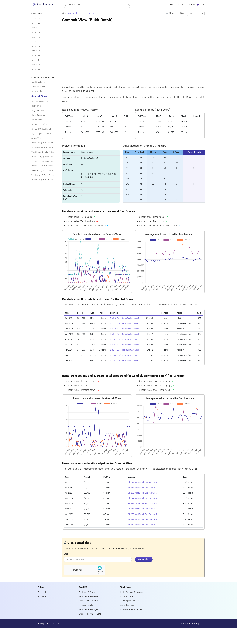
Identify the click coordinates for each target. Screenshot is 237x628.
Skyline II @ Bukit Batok (41, 129)
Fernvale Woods (86, 605)
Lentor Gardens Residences (131, 592)
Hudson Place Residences (131, 609)
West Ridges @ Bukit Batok (42, 161)
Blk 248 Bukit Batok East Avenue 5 (124, 318)
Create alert (143, 559)
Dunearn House (126, 596)
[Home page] (63, 13)
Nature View (36, 120)
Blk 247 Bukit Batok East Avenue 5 (124, 350)
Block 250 (35, 55)
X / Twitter (42, 596)
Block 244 (35, 28)
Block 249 (35, 51)
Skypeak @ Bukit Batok (41, 133)
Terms (48, 623)
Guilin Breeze (36, 106)
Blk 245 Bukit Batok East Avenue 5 (124, 360)
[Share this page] (170, 13)
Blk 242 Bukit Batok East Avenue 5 (124, 339)
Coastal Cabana (127, 605)
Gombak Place (37, 91)
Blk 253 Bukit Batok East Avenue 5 (124, 345)
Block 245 (35, 32)
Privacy (41, 623)
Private (181, 4)
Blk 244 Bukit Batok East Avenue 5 (124, 334)
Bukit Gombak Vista (39, 82)
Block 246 (35, 37)
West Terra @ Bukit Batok (42, 170)
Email (66, 553)
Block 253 (35, 69)
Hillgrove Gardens (38, 110)
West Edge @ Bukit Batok (42, 147)
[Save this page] (181, 13)
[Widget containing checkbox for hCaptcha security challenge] (84, 570)
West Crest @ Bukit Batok (42, 143)
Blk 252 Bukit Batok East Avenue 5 (124, 323)
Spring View (36, 138)
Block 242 (35, 18)
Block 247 (35, 42)
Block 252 (35, 65)
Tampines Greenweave (88, 596)
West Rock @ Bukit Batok (42, 166)
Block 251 (35, 60)
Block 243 (35, 23)
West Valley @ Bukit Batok (42, 175)
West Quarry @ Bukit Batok (42, 156)
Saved (202, 4)
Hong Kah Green (38, 115)
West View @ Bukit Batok (42, 180)
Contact (56, 623)
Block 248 (35, 46)
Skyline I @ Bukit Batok (41, 124)
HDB (172, 4)
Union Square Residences (131, 601)
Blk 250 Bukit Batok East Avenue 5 (142, 514)
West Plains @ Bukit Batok (42, 152)
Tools (190, 4)
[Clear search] (129, 4)
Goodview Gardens (39, 101)
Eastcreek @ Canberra (88, 592)
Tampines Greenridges (88, 609)
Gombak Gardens (38, 87)
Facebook (42, 592)
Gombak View (39, 96)
